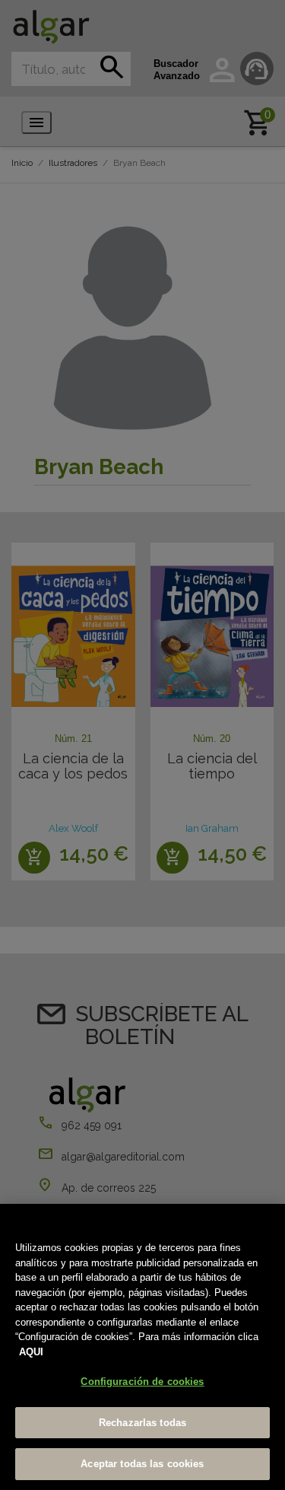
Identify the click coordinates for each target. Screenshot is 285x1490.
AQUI (31, 1352)
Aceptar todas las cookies (142, 1463)
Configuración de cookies (142, 1381)
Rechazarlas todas (142, 1422)
